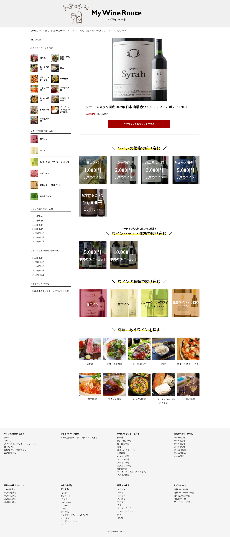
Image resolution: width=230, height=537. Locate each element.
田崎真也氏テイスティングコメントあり (50, 291)
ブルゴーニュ (67, 499)
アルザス (65, 512)
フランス (121, 489)
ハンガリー (122, 499)
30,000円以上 (38, 242)
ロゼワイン (9, 447)
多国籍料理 (122, 469)
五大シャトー (67, 496)
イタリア (121, 496)
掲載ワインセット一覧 (184, 492)
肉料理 (120, 437)
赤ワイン (8, 437)
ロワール (65, 505)
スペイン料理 (123, 462)
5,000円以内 (37, 229)
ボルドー (65, 493)
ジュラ (64, 524)
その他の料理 (123, 475)
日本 (119, 514)
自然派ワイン (10, 453)
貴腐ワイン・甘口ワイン (15, 450)
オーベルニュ (67, 518)
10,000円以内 (38, 233)
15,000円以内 (38, 266)
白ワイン (8, 440)
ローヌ (64, 509)
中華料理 (121, 453)
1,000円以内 (37, 216)
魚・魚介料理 (123, 444)
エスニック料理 (124, 466)
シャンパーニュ (68, 502)
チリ (119, 505)
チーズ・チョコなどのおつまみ (131, 472)
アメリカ (121, 502)
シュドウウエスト (69, 521)
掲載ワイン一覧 (181, 489)
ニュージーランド (125, 511)
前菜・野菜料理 (124, 440)
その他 (120, 517)
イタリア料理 (123, 456)
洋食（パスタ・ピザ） (127, 450)
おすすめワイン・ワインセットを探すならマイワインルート (52, 31)
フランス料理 (123, 459)
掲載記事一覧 (180, 499)
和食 (119, 447)
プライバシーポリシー (184, 502)
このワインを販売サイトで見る (139, 124)
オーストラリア (124, 508)
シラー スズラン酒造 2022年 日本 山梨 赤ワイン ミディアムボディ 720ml (100, 31)
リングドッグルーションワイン (75, 515)
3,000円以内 (37, 225)
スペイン (121, 492)
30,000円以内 (38, 237)
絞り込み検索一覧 (182, 496)
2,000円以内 (37, 221)
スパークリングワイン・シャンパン (20, 444)
